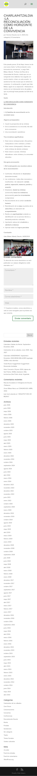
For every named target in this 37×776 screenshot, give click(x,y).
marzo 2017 (7, 606)
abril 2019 (7, 532)
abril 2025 (7, 443)
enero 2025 (7, 453)
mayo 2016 (7, 631)
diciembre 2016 (9, 615)
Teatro (6, 735)
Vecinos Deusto (11, 35)
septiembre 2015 (9, 657)
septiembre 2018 (9, 555)
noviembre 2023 (9, 488)
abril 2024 (7, 475)
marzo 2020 (7, 510)
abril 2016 (7, 634)
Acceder (6, 750)
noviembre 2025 (9, 427)
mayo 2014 (7, 692)
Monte (6, 722)
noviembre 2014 (9, 682)
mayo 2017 (7, 599)
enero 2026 (7, 421)
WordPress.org (8, 759)
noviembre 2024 (9, 459)
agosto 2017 (8, 593)
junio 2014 (7, 688)
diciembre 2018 (9, 545)
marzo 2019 (7, 536)
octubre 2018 (8, 552)
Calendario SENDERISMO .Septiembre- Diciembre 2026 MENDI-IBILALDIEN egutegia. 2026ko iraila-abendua (18, 358)
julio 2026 (7, 405)
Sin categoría (8, 732)
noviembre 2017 (9, 583)
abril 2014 (7, 695)
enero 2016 (7, 644)
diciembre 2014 (9, 679)
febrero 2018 (8, 574)
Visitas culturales (9, 741)
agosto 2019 (8, 523)
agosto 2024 (8, 469)
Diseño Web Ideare (18, 773)
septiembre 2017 (9, 590)
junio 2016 (7, 628)
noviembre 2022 (9, 494)
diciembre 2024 (9, 456)
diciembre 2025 (9, 424)
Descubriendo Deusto (11, 719)
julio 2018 (7, 558)
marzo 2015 (7, 669)
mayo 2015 (7, 663)
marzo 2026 (7, 415)
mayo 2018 (7, 564)
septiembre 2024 (9, 465)
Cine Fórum (7, 706)
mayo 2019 (7, 529)
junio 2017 (7, 596)
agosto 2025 (8, 434)
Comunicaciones (9, 710)
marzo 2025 (7, 446)
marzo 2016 (7, 637)
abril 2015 (7, 666)
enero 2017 (7, 612)
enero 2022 (7, 501)
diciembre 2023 (9, 485)
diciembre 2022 (9, 491)
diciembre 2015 (9, 647)
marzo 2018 (7, 571)
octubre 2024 (8, 462)
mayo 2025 (7, 440)
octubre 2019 (8, 520)
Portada (6, 726)
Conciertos (7, 713)
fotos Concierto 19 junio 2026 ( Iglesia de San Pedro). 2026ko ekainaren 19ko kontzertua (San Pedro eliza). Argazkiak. (17, 371)
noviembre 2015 (9, 650)
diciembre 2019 (9, 513)
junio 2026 (7, 408)
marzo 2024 (7, 478)
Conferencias (8, 716)
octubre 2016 (8, 622)
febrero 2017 (8, 609)
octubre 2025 (8, 430)
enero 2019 (7, 542)
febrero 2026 (8, 418)
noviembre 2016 (9, 618)
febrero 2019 (8, 539)
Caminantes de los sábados (12, 703)
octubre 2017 (8, 586)
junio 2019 (7, 526)
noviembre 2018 (9, 548)
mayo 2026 (7, 411)
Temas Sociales (9, 738)
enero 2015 (7, 676)
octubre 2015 (8, 653)
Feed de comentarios (10, 756)
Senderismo (7, 729)
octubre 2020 (8, 504)
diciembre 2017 (9, 580)
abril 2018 (7, 567)
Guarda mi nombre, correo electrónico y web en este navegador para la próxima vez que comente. (18, 310)
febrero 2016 (8, 641)
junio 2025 (7, 437)
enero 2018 (7, 577)
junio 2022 (7, 497)
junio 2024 (7, 472)
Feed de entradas (9, 753)
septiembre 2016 (9, 625)
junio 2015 (7, 660)
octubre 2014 (8, 685)
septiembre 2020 (9, 507)
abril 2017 (7, 602)
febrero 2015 (8, 673)
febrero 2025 (8, 450)
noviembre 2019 (9, 516)
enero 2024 (7, 481)
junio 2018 (7, 561)
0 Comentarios (15, 37)
